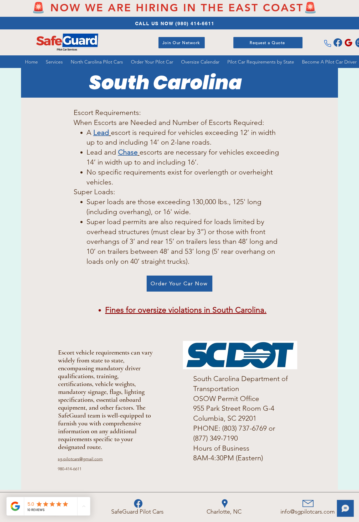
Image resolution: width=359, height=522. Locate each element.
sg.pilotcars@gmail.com (80, 458)
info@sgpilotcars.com (307, 511)
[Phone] (327, 43)
